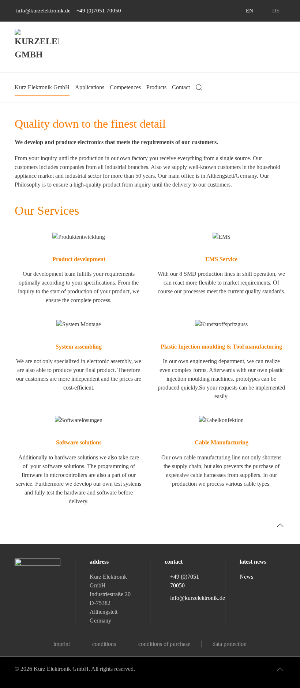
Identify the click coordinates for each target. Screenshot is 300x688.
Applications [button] (89, 87)
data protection (230, 644)
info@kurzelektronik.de (43, 11)
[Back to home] (37, 51)
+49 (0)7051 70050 (98, 11)
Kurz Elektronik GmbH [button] (42, 87)
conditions (104, 644)
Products (156, 87)
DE (276, 11)
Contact (181, 87)
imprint (61, 644)
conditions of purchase (164, 644)
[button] (199, 87)
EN (249, 11)
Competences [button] (125, 87)
